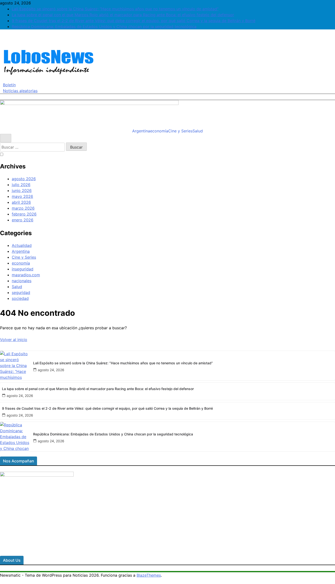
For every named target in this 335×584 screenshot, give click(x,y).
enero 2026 (22, 219)
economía (159, 130)
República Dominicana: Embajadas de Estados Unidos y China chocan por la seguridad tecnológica (104, 26)
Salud (198, 130)
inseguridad (22, 269)
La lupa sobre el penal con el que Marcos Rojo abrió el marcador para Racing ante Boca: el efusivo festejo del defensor (123, 14)
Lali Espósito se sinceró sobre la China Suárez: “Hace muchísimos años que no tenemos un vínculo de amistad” (115, 8)
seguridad (21, 292)
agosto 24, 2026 (51, 370)
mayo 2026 (22, 196)
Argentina (141, 130)
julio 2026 (21, 184)
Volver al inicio (13, 339)
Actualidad (22, 245)
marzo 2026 (23, 208)
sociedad (20, 298)
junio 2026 (22, 190)
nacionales (21, 280)
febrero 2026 (24, 214)
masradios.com (26, 274)
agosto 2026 (24, 178)
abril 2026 (21, 202)
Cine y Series (180, 130)
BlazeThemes (149, 575)
